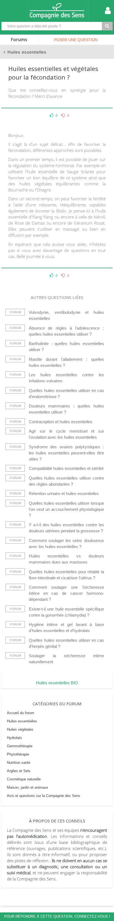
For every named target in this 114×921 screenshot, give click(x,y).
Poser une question (76, 40)
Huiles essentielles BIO (57, 682)
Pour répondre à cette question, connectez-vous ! (57, 916)
